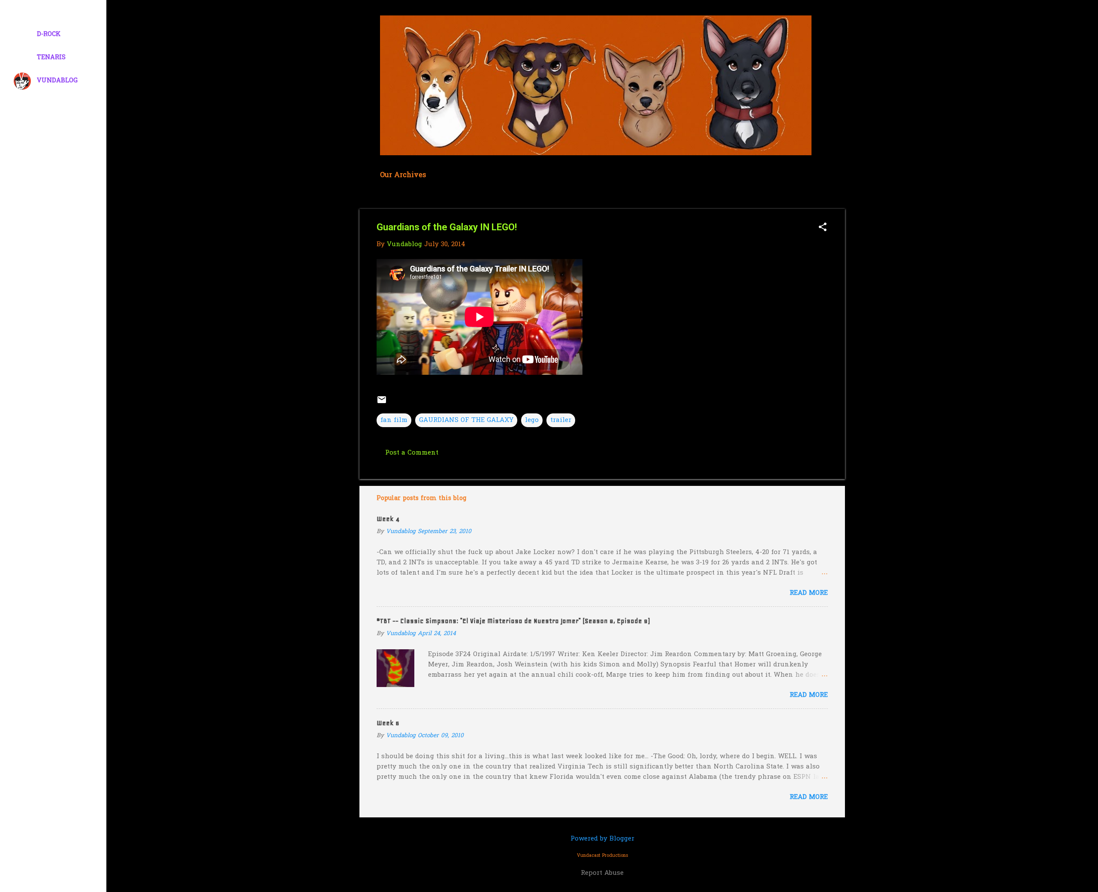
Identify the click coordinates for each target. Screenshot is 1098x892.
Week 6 (388, 723)
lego (532, 420)
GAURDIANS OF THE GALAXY (466, 420)
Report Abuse (602, 873)
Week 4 (388, 519)
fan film (393, 420)
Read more (809, 593)
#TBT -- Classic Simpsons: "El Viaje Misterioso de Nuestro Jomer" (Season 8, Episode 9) (513, 621)
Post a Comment (411, 453)
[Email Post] (382, 403)
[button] (822, 228)
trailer (560, 420)
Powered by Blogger (602, 839)
